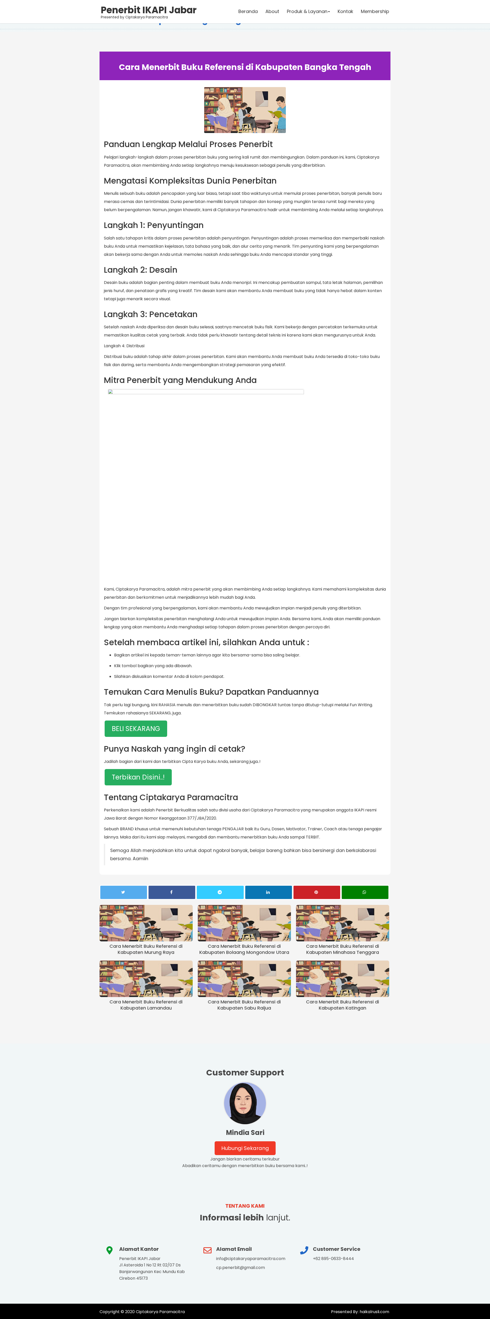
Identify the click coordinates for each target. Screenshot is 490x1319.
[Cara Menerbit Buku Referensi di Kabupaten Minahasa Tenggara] (342, 923)
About (272, 11)
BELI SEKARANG (136, 728)
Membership (375, 11)
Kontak (345, 11)
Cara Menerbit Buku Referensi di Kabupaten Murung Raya (145, 949)
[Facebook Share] (172, 892)
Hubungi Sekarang (245, 1148)
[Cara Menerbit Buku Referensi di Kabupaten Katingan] (342, 979)
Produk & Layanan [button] (307, 11)
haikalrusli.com (374, 1312)
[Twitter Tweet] (124, 892)
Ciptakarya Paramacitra (160, 1312)
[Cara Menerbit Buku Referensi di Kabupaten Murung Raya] (146, 923)
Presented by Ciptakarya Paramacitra (149, 11)
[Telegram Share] (220, 892)
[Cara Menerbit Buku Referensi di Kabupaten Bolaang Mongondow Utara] (244, 923)
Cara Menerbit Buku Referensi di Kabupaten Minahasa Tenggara (342, 949)
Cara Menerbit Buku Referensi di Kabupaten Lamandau (145, 1005)
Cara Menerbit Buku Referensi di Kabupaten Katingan (342, 1005)
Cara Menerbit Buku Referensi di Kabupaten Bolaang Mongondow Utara (244, 949)
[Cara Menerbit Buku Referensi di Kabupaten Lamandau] (146, 979)
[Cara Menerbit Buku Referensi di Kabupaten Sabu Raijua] (244, 979)
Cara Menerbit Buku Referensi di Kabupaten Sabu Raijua (244, 1005)
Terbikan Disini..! (138, 777)
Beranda (248, 11)
